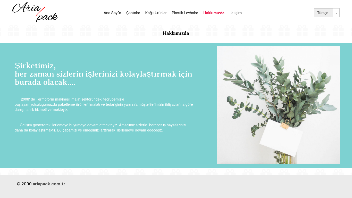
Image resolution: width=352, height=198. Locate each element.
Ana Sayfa (112, 13)
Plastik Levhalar (185, 13)
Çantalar (133, 13)
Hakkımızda (213, 13)
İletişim (236, 13)
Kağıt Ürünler (156, 13)
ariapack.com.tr (49, 183)
